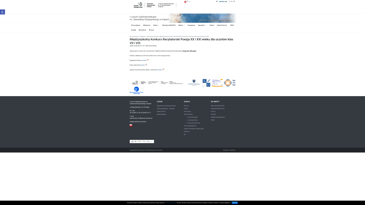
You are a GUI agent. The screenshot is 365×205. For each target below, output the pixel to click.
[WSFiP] (136, 90)
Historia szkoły (188, 114)
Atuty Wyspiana (161, 114)
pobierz (144, 60)
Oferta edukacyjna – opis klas (166, 108)
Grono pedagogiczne (190, 126)
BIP (185, 134)
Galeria (212, 25)
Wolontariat (142, 30)
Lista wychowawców (194, 123)
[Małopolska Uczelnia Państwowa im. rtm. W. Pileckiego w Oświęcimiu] (194, 83)
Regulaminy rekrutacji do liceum (166, 105)
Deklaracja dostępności (218, 117)
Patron (186, 108)
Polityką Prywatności (170, 202)
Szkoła (155, 25)
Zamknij (235, 202)
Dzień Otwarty (161, 111)
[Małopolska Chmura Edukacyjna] (233, 83)
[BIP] (134, 125)
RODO (213, 120)
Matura (181, 25)
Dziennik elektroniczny (218, 108)
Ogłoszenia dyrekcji (152, 36)
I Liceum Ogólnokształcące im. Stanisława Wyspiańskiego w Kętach (149, 18)
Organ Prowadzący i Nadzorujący (194, 128)
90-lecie (151, 30)
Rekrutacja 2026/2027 (169, 25)
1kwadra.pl (232, 150)
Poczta (213, 111)
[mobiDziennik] (223, 1)
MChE (232, 25)
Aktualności (146, 25)
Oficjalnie (142, 36)
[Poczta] (216, 1)
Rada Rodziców (222, 25)
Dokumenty (187, 111)
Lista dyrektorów (193, 120)
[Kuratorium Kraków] (206, 83)
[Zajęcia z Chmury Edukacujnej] (217, 83)
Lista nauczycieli (193, 117)
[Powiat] (158, 83)
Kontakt (133, 30)
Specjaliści (201, 25)
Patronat (186, 131)
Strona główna (135, 25)
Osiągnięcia (191, 25)
